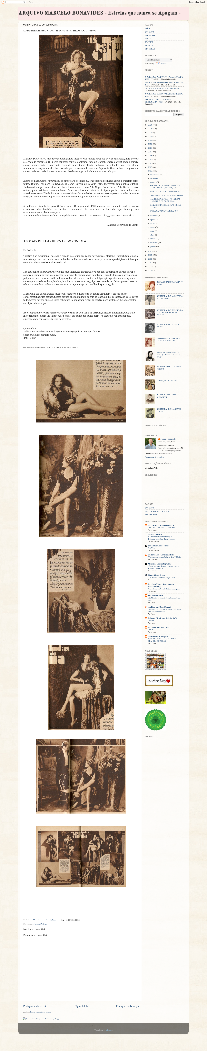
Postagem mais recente (35, 1006)
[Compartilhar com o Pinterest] (78, 920)
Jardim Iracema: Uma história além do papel (164, 588)
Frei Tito (151, 548)
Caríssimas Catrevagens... (158, 636)
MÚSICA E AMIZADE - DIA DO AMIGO (162, 88)
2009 (150, 266)
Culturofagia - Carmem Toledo (161, 554)
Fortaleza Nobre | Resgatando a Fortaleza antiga (161, 585)
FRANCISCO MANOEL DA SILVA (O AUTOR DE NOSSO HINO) (169, 354)
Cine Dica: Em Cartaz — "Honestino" (162, 527)
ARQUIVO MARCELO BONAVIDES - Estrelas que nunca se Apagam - (99, 13)
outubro (153, 182)
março (153, 238)
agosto (153, 219)
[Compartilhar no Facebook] (75, 920)
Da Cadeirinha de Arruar (158, 627)
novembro (154, 178)
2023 (150, 136)
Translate (163, 63)
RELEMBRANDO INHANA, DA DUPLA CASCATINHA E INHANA (170, 312)
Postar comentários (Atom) (40, 1012)
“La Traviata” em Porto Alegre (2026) (161, 577)
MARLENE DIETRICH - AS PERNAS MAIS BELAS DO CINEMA (165, 200)
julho (152, 223)
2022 (150, 140)
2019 (150, 151)
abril (152, 235)
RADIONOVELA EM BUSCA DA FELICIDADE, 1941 (169, 339)
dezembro (154, 174)
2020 (150, 148)
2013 (150, 251)
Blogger (109, 1030)
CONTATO (149, 32)
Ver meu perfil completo (154, 457)
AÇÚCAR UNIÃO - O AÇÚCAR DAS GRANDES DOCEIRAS (162, 639)
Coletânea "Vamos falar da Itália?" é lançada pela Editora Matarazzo (164, 610)
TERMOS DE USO (152, 514)
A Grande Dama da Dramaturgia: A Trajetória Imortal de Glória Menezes (161, 537)
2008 (150, 270)
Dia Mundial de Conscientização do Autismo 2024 (164, 599)
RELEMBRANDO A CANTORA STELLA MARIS (170, 297)
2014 (150, 171)
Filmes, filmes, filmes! (156, 575)
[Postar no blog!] (70, 920)
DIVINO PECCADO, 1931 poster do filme (166, 195)
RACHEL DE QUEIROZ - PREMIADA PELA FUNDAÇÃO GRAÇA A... (165, 186)
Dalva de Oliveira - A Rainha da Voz (163, 618)
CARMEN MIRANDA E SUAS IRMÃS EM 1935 (165, 206)
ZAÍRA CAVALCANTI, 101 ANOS (164, 211)
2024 (150, 132)
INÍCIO (148, 28)
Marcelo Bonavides (168, 439)
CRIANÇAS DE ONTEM (167, 380)
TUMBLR (149, 45)
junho (152, 227)
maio (152, 231)
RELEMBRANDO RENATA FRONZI (168, 325)
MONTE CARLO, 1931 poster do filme (165, 191)
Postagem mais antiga (127, 1006)
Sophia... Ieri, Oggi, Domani (159, 607)
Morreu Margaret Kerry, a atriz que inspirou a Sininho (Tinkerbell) (164, 567)
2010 (150, 262)
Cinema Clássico (155, 534)
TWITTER (149, 42)
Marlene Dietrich (40, 924)
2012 (150, 255)
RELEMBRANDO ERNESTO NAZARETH (168, 395)
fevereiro (154, 242)
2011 (150, 259)
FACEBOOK (150, 35)
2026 (150, 125)
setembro (154, 215)
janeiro (153, 246)
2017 (150, 159)
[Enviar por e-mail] (67, 920)
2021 (150, 144)
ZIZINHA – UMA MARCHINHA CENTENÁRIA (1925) (158, 100)
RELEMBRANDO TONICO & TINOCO (169, 367)
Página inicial (81, 1006)
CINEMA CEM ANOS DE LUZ (161, 525)
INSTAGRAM (150, 38)
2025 (150, 128)
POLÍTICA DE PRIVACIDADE (157, 511)
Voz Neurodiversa (155, 595)
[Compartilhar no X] (73, 920)
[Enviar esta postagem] (62, 919)
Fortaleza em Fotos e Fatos (158, 545)
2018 (150, 155)
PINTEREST (150, 49)
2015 (150, 167)
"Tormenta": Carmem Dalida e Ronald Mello (164, 557)
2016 (150, 163)
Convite (151, 620)
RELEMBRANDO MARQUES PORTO (169, 410)
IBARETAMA (153, 629)
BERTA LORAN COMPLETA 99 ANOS (170, 283)
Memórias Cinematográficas (159, 563)
